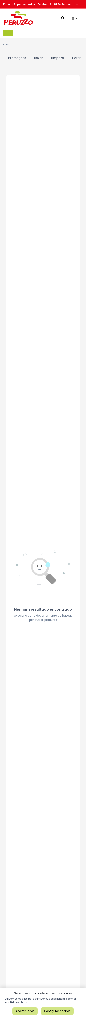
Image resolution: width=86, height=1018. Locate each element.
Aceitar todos (25, 1011)
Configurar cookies (57, 1011)
